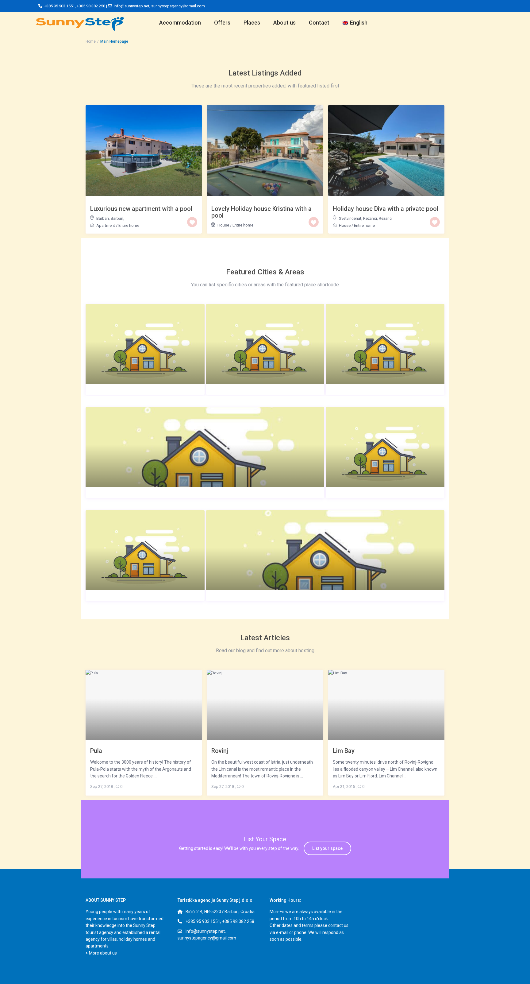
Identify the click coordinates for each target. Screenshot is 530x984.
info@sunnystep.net (131, 6)
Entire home (128, 225)
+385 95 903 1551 (59, 6)
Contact (319, 22)
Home (91, 41)
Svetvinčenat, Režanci (358, 218)
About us (284, 22)
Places (252, 22)
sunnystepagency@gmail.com (178, 6)
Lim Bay (344, 750)
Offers (222, 22)
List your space (327, 848)
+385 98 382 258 (91, 6)
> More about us (101, 953)
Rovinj (219, 750)
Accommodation (180, 22)
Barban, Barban (109, 218)
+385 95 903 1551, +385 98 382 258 (220, 921)
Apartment (105, 225)
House (223, 225)
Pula (96, 750)
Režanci (386, 218)
